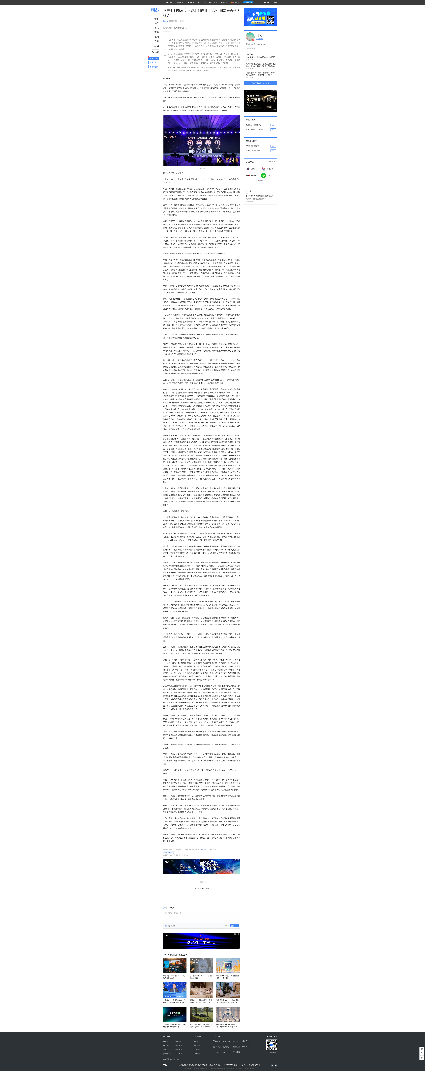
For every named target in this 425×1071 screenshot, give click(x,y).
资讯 (156, 27)
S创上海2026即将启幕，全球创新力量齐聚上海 (174, 977)
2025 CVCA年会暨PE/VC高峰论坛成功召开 (260, 57)
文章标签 (197, 1049)
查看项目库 (272, 161)
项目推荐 (167, 852)
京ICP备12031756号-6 (215, 1068)
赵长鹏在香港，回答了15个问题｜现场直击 (201, 977)
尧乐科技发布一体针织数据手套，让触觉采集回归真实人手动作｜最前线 (227, 1025)
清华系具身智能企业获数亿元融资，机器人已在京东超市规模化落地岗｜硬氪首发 (227, 1001)
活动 (156, 45)
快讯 (156, 23)
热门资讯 (197, 1041)
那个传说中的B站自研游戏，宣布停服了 (259, 196)
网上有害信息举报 (254, 1065)
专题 (156, 40)
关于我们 (178, 1045)
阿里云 (183, 1065)
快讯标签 (197, 1053)
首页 (156, 18)
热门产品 (197, 1045)
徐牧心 (165, 21)
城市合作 (166, 1041)
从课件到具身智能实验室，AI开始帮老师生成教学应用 (174, 1025)
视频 (156, 36)
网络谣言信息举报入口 (171, 1059)
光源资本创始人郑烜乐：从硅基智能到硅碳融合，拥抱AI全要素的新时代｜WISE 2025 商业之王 (261, 65)
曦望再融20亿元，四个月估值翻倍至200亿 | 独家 (227, 977)
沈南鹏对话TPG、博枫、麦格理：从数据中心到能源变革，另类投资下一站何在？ (261, 74)
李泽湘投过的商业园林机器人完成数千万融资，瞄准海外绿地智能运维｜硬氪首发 (201, 1025)
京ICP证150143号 (228, 1068)
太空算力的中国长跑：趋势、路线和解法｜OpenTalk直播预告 (174, 1001)
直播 (156, 32)
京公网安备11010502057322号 (244, 1068)
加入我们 (178, 1053)
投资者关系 (167, 1053)
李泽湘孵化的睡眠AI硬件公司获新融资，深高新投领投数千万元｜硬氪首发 (201, 1001)
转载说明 (203, 849)
